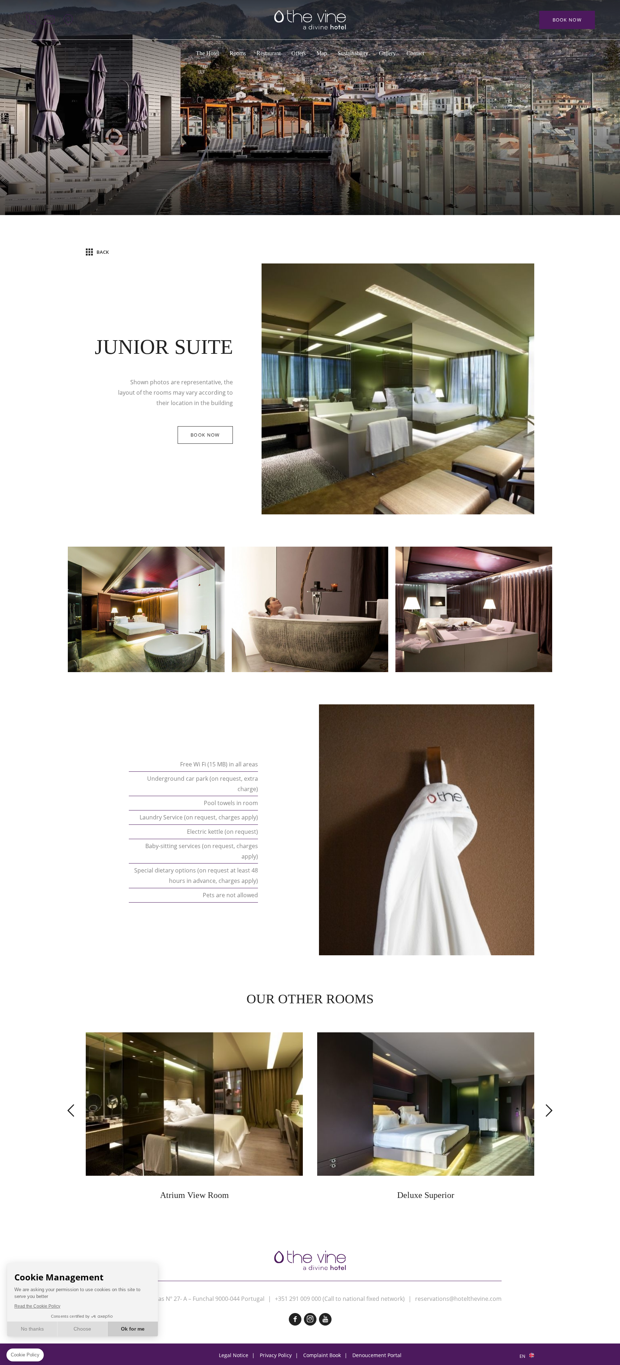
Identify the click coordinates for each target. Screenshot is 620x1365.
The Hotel (207, 53)
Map (68, 19)
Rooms (238, 53)
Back (103, 252)
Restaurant (269, 53)
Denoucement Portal (376, 1355)
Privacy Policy (276, 1355)
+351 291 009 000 (298, 1299)
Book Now (567, 19)
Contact (49, 19)
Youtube (325, 1319)
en (522, 1356)
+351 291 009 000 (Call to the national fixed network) (31, 19)
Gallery (387, 53)
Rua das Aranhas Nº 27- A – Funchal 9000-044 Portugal (191, 1299)
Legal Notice (233, 1355)
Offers (298, 53)
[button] (71, 1110)
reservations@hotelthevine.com (458, 1299)
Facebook (295, 1319)
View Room (194, 1116)
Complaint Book (322, 1355)
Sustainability (353, 53)
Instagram (310, 1319)
